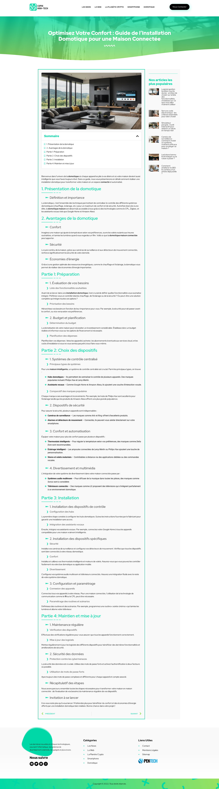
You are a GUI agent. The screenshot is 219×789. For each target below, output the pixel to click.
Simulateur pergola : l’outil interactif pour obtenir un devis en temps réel (168, 127)
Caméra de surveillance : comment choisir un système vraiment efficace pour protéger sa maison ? (169, 143)
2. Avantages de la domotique (59, 148)
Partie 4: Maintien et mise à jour (60, 163)
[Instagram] (46, 764)
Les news (86, 7)
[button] (137, 136)
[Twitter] (36, 764)
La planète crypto (114, 7)
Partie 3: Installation (55, 159)
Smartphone (133, 7)
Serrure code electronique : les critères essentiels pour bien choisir (169, 114)
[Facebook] (32, 764)
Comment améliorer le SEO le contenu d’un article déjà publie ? (169, 170)
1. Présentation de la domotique (60, 144)
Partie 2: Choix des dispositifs (59, 155)
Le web (98, 7)
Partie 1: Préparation (55, 151)
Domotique (149, 7)
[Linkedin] (41, 764)
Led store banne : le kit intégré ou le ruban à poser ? (169, 156)
